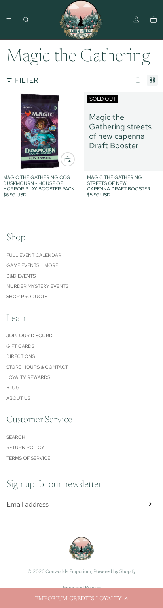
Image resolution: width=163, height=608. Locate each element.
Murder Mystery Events (37, 286)
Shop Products (26, 296)
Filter (26, 80)
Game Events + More (32, 265)
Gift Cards (20, 346)
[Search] (26, 19)
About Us (18, 398)
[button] (81, 598)
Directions (20, 356)
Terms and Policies (81, 587)
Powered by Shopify (114, 571)
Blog (13, 387)
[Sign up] (148, 504)
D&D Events (21, 276)
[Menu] (9, 20)
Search (15, 437)
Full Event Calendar (33, 255)
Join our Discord (29, 335)
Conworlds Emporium (68, 571)
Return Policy (25, 447)
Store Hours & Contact (37, 367)
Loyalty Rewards (28, 377)
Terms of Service (28, 458)
